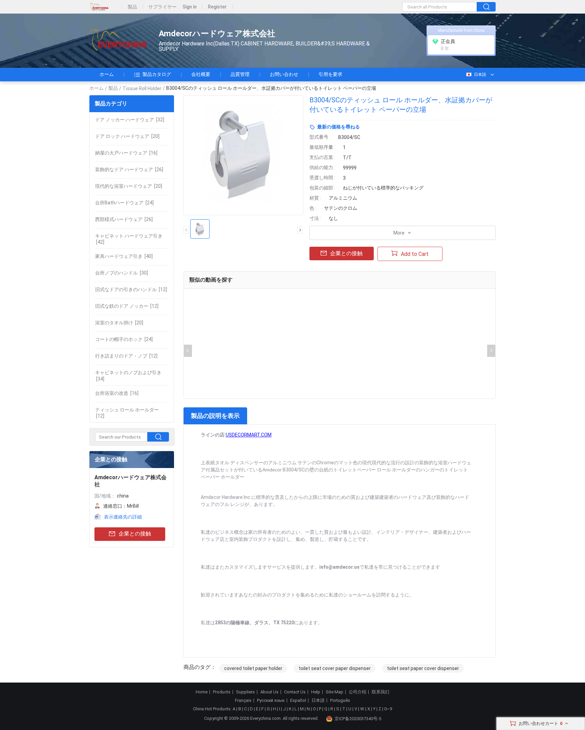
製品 (132, 7)
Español (298, 700)
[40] (124, 256)
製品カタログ (157, 74)
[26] (129, 169)
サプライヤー (162, 7)
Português (340, 700)
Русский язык (271, 700)
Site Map (334, 692)
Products (222, 692)
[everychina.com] (105, 7)
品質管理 (240, 74)
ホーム (107, 74)
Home (202, 692)
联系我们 (380, 692)
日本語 (480, 74)
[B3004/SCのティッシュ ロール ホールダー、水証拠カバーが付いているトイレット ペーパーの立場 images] (243, 155)
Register (217, 7)
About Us (269, 692)
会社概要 (200, 74)
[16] (126, 153)
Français (243, 700)
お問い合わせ (284, 74)
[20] (127, 136)
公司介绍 (357, 692)
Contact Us (295, 692)
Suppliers (245, 692)
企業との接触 (134, 533)
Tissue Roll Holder (142, 88)
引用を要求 (330, 74)
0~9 (388, 708)
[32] (129, 119)
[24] (124, 202)
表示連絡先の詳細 (123, 517)
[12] (131, 289)
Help (315, 692)
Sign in (189, 7)
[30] (121, 273)
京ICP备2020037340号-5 (357, 718)
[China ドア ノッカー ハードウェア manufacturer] (118, 41)
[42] (128, 239)
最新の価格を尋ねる (338, 126)
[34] (128, 375)
